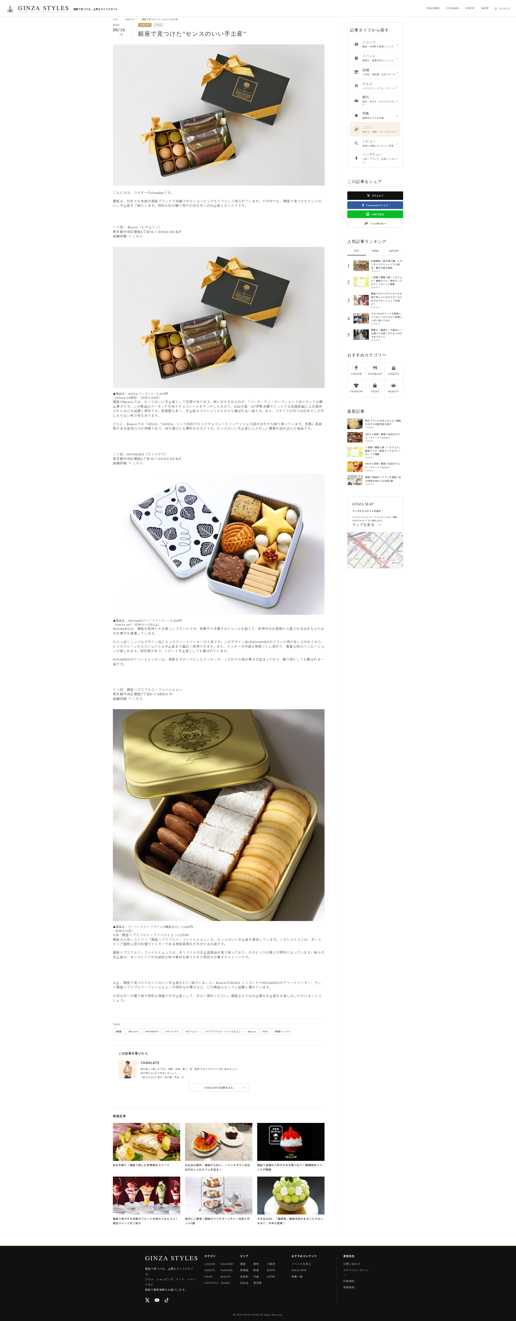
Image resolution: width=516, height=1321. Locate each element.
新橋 (256, 1270)
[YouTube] (157, 1300)
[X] (147, 1300)
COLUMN (452, 8)
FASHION (227, 1270)
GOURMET (227, 1264)
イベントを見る (301, 1264)
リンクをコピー (378, 223)
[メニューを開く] (10, 8)
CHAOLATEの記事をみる (224, 1087)
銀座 (243, 1264)
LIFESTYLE (211, 1283)
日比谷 (244, 1283)
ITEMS (208, 1276)
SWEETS (130, 19)
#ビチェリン (192, 1031)
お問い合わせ (351, 1264)
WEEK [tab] (375, 251)
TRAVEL (226, 1283)
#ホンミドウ (172, 1031)
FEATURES (433, 8)
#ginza (252, 1031)
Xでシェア (377, 195)
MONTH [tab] (394, 251)
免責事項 (349, 1287)
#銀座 (118, 1031)
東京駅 (257, 1283)
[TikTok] (166, 1300)
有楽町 (244, 1276)
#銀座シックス (282, 1031)
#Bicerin (133, 1031)
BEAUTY (226, 1276)
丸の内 (271, 1270)
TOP (115, 19)
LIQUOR (209, 1264)
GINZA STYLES (43, 8)
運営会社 (349, 1256)
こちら (137, 236)
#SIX (265, 1031)
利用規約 (349, 1281)
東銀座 (244, 1270)
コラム (158, 25)
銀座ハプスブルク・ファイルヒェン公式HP (155, 935)
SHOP (485, 8)
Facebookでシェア (377, 205)
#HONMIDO (152, 1031)
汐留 (256, 1276)
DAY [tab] (356, 250)
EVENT (470, 8)
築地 (256, 1264)
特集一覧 (297, 1276)
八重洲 (271, 1264)
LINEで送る (377, 214)
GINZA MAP (299, 1270)
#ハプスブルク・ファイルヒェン (223, 1031)
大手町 (271, 1276)
